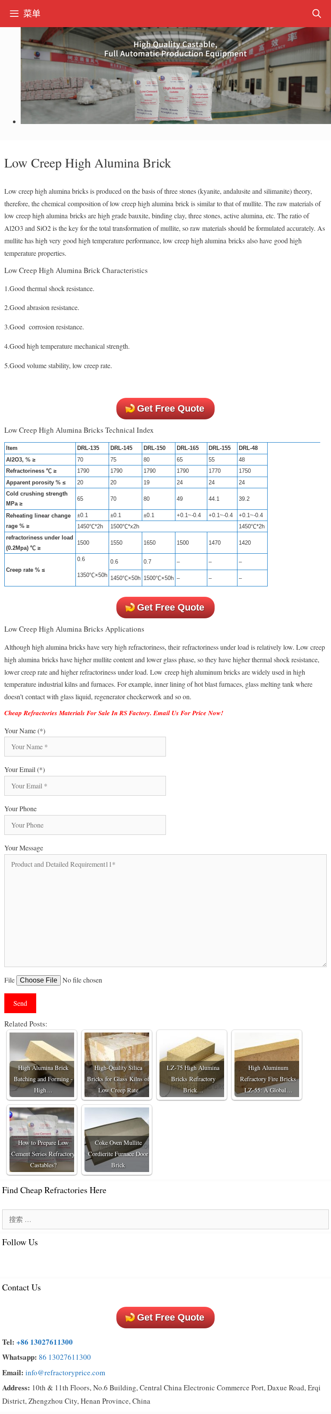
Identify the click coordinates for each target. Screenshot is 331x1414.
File (10, 979)
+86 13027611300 (44, 1341)
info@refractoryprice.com (65, 1372)
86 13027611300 (65, 1357)
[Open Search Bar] (317, 13)
